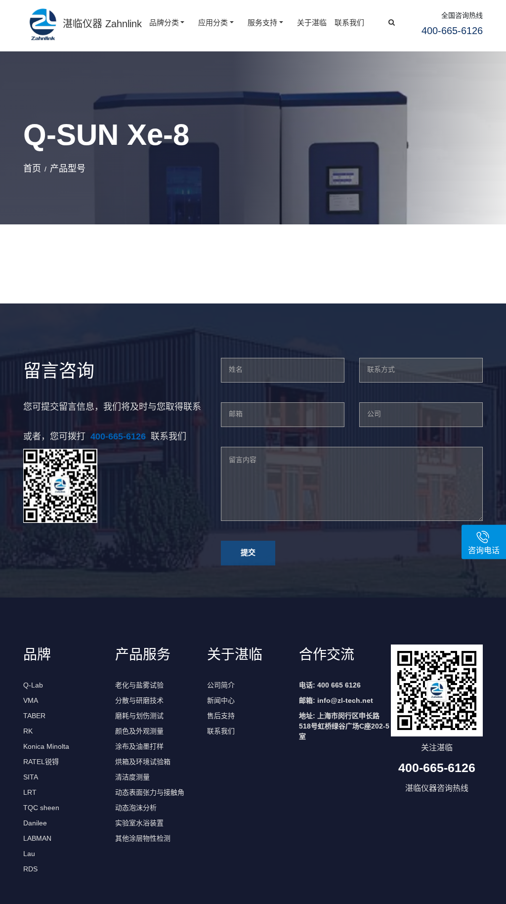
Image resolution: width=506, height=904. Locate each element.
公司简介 (221, 685)
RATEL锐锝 (41, 762)
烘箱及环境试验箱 (142, 762)
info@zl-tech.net (345, 700)
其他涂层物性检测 (142, 838)
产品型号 (67, 168)
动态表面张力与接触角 (149, 792)
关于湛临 (312, 22)
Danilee (35, 823)
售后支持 (221, 716)
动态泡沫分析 (136, 808)
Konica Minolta (46, 746)
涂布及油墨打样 (139, 746)
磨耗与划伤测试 (139, 716)
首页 (32, 168)
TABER (34, 716)
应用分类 (213, 22)
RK (28, 731)
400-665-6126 (118, 436)
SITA (30, 777)
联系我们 (349, 22)
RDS (30, 869)
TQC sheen (41, 808)
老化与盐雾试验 (139, 685)
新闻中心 (221, 700)
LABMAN (37, 838)
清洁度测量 (132, 777)
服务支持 (262, 22)
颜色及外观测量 (139, 731)
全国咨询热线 (462, 15)
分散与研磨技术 (139, 700)
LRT (30, 792)
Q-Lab (33, 685)
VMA (30, 700)
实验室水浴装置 (139, 823)
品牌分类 (164, 22)
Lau (29, 854)
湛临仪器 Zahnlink (102, 23)
